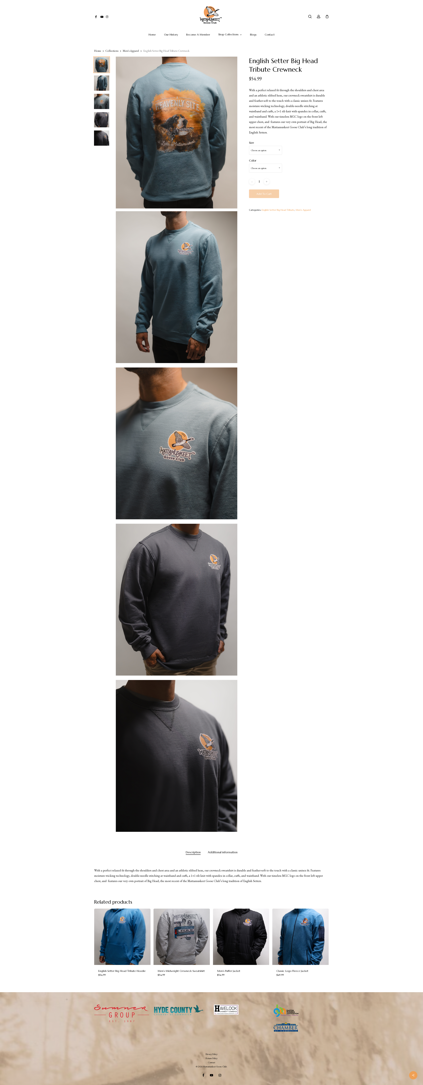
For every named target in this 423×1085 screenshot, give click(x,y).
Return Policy (211, 1058)
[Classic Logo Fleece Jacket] (300, 937)
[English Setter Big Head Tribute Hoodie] (122, 937)
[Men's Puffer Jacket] (241, 937)
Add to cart (264, 193)
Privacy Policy (211, 1054)
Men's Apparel (131, 51)
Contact (211, 1062)
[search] (310, 16)
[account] (319, 16)
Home (97, 51)
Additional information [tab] (222, 852)
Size (251, 143)
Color (252, 160)
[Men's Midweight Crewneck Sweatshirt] (182, 937)
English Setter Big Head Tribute (278, 209)
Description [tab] (193, 852)
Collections (111, 51)
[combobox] (265, 150)
